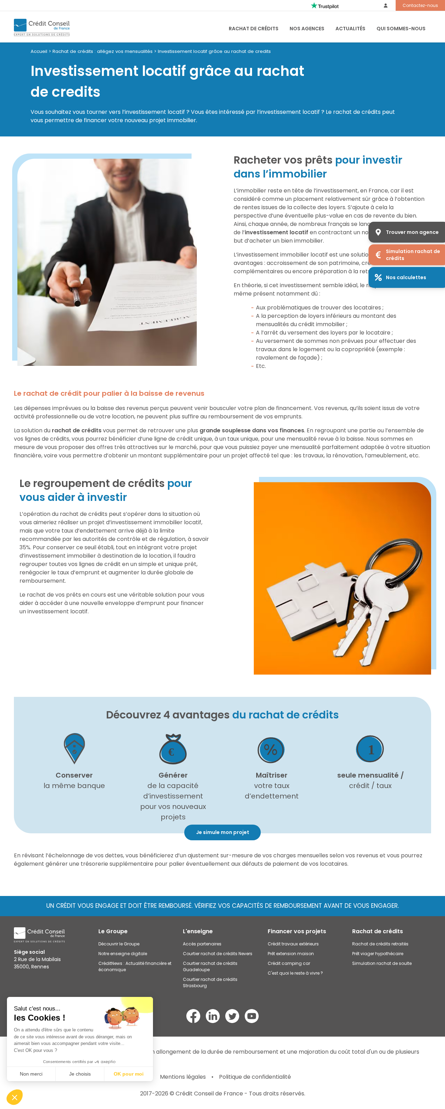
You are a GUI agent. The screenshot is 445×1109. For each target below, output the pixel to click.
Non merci (31, 1074)
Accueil (39, 51)
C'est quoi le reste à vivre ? (295, 973)
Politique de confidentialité (255, 1077)
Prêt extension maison (291, 954)
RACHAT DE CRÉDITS (253, 28)
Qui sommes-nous (401, 28)
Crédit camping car (289, 963)
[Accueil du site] (42, 27)
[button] (14, 1097)
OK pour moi (129, 1074)
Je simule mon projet (222, 832)
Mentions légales (183, 1077)
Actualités (350, 28)
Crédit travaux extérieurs (293, 944)
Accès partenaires (202, 944)
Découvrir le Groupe (118, 944)
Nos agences (307, 28)
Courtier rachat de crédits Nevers (217, 954)
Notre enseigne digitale (122, 954)
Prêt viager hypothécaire (377, 954)
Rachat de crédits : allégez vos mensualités (102, 51)
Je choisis (80, 1074)
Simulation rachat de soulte (382, 963)
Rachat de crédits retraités (380, 944)
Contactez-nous (420, 5)
